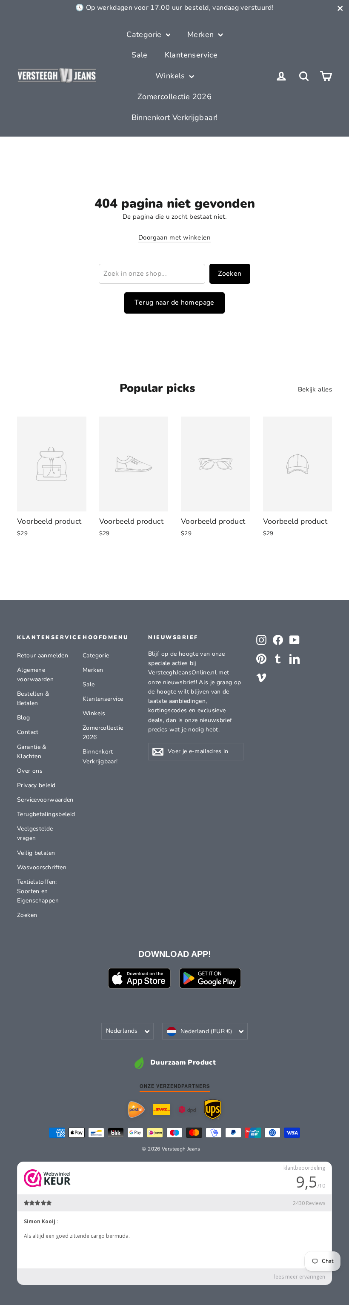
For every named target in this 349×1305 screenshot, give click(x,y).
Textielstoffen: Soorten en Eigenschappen (38, 891)
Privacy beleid (36, 785)
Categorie (145, 34)
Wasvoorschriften (41, 867)
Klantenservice (191, 55)
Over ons (30, 771)
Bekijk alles (315, 389)
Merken (201, 34)
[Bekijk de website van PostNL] (136, 1109)
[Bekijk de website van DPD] (187, 1109)
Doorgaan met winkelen (174, 237)
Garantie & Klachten (32, 751)
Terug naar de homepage (174, 302)
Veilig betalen (36, 853)
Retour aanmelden (42, 655)
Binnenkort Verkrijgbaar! (175, 117)
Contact (28, 732)
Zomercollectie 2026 (174, 96)
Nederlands (122, 1031)
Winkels (171, 76)
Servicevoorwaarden (43, 800)
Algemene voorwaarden (35, 674)
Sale (140, 55)
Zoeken (229, 273)
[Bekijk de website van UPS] (212, 1109)
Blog (23, 718)
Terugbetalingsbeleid (43, 814)
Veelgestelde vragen (35, 833)
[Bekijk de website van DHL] (161, 1109)
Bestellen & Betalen (33, 698)
